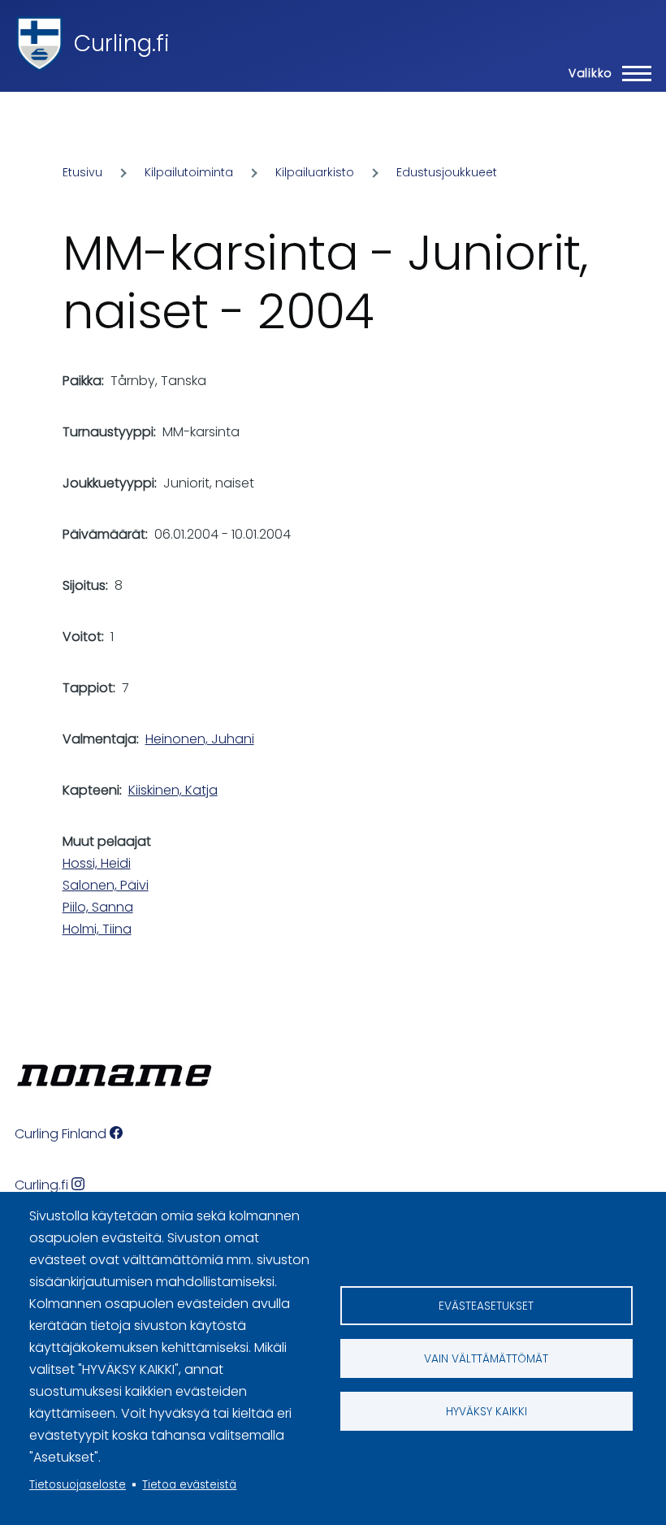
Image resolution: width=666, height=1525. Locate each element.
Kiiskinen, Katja (173, 790)
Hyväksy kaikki (486, 1411)
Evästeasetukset (486, 1306)
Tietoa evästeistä (189, 1485)
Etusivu (82, 172)
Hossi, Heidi (97, 863)
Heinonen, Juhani (199, 739)
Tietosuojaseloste (77, 1485)
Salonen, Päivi (106, 885)
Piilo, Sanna (98, 907)
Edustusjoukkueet (446, 172)
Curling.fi (122, 43)
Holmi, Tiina (97, 929)
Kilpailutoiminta (189, 172)
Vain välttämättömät (486, 1359)
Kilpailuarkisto (314, 172)
